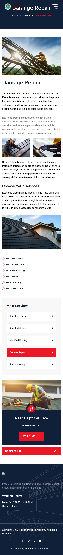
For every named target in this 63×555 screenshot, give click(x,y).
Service (26, 15)
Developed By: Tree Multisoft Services (29, 548)
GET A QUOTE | (30, 436)
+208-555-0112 (31, 425)
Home (15, 15)
